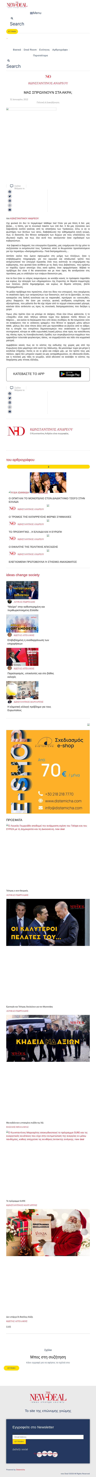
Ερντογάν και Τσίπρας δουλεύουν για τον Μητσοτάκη (29, 1007)
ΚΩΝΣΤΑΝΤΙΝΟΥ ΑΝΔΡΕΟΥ (24, 218)
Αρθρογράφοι (60, 49)
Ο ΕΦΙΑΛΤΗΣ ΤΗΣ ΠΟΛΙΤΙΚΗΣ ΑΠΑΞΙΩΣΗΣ (33, 546)
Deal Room (30, 49)
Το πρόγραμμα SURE (16, 1201)
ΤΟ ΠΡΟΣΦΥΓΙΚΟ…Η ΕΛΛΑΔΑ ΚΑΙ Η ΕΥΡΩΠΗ (35, 531)
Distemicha (20, 1470)
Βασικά (17, 49)
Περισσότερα (40, 55)
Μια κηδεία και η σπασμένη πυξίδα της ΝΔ (25, 1123)
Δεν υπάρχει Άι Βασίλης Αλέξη (19, 1317)
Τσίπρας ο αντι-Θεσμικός (17, 891)
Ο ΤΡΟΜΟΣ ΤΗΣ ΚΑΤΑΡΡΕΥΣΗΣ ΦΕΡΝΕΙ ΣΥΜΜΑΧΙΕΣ (40, 516)
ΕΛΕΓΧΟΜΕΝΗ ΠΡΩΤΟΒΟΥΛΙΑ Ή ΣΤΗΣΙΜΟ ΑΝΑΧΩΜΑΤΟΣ (43, 561)
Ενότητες (44, 49)
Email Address (19, 1433)
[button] (35, 13)
